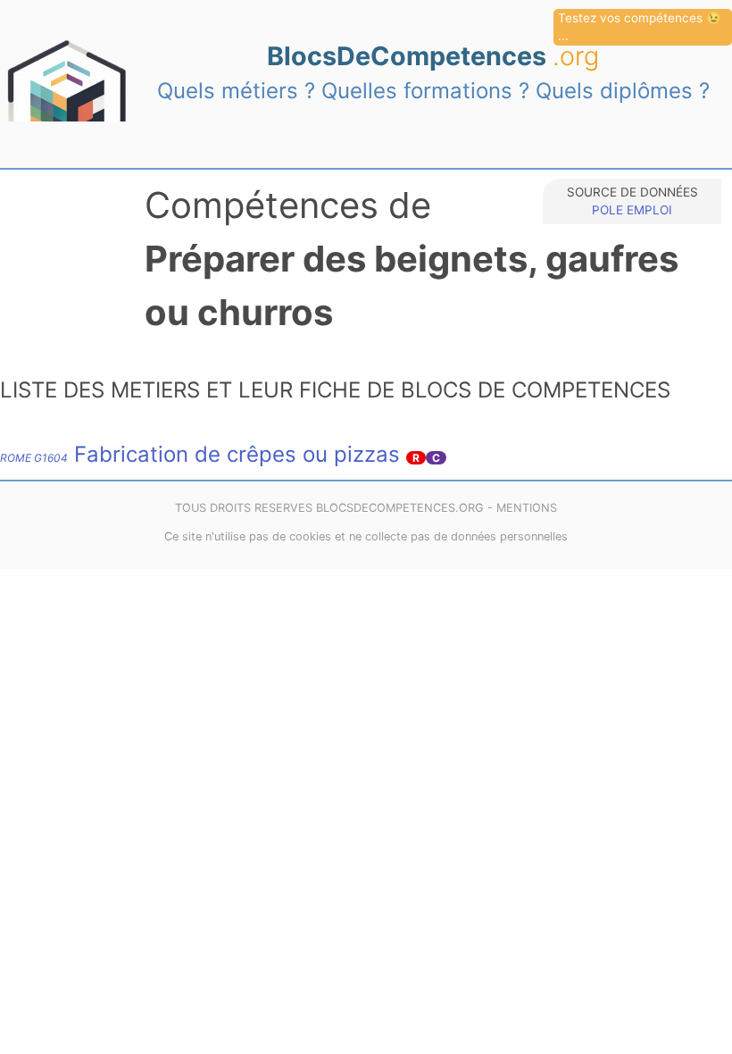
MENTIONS (526, 507)
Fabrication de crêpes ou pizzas (200, 454)
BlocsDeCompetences (433, 55)
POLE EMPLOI (632, 210)
